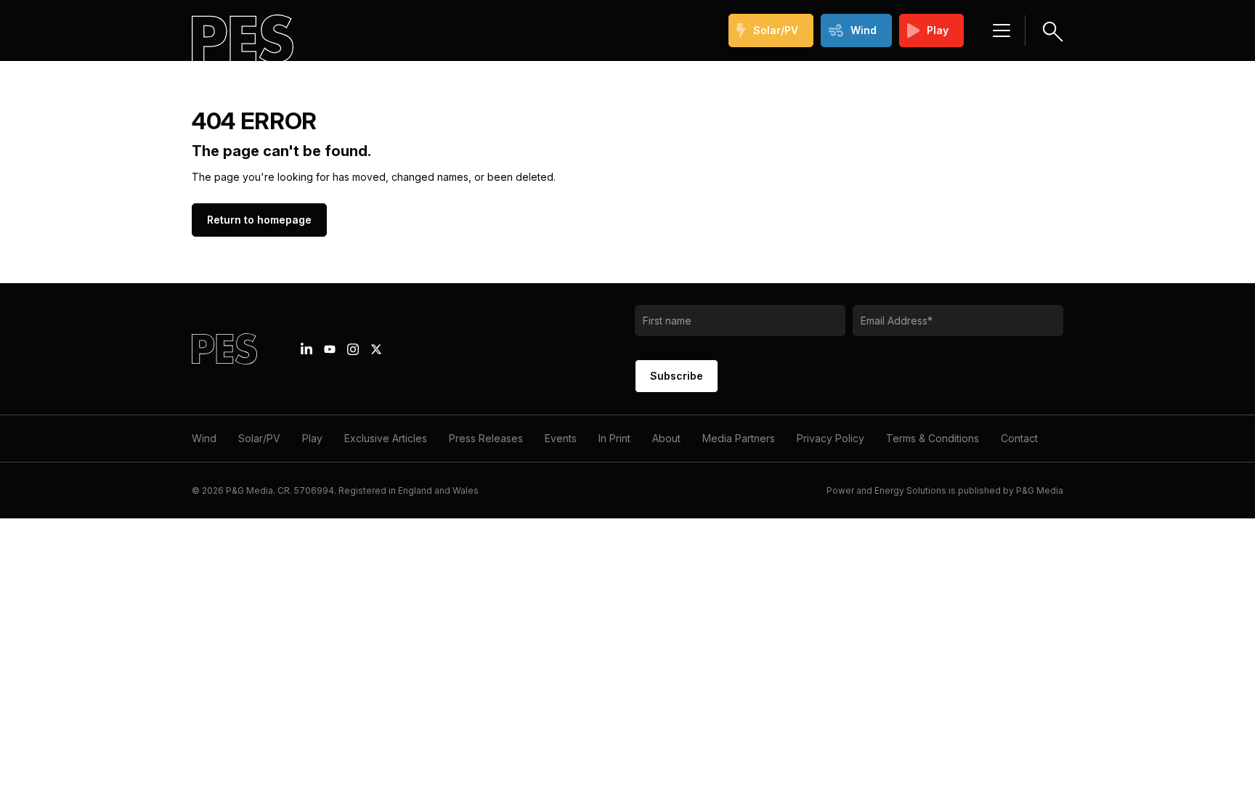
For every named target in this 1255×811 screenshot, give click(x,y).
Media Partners (738, 438)
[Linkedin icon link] (306, 349)
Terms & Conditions (932, 438)
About (666, 438)
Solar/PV (775, 30)
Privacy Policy (830, 438)
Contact (1019, 438)
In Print (614, 438)
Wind (863, 30)
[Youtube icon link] (330, 349)
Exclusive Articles (385, 438)
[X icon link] (376, 349)
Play (938, 30)
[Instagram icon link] (353, 349)
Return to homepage (259, 219)
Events (561, 438)
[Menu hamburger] (1001, 30)
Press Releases (486, 438)
